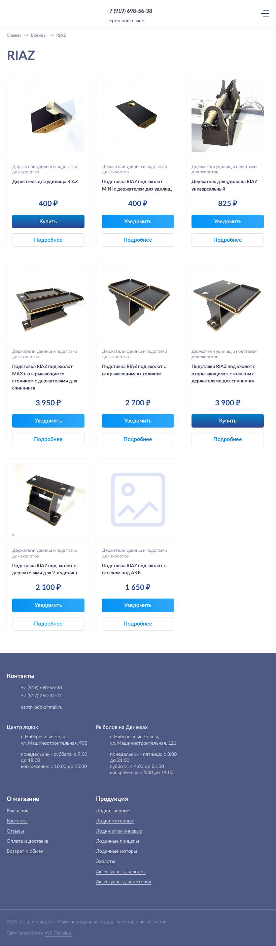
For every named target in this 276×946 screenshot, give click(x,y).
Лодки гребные (113, 810)
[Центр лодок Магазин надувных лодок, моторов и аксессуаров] (20, 13)
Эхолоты (105, 861)
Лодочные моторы (116, 851)
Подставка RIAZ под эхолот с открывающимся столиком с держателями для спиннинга (223, 373)
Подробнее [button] (48, 240)
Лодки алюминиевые (119, 831)
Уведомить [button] (137, 221)
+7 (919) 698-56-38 (129, 11)
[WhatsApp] (162, 11)
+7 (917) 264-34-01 (41, 696)
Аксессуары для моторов (123, 882)
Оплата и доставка (27, 841)
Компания (17, 810)
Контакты (17, 821)
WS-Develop (58, 933)
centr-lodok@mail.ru (42, 707)
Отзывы (15, 831)
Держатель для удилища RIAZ (45, 181)
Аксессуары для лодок (121, 872)
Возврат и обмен (25, 851)
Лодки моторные (115, 821)
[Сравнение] (235, 13)
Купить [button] (48, 221)
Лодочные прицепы (117, 841)
